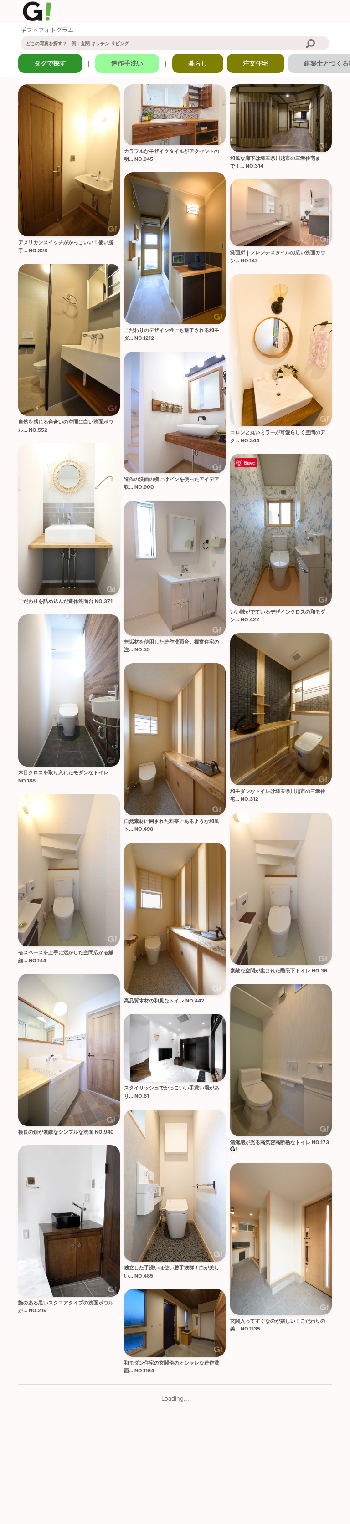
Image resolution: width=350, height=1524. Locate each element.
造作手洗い (127, 63)
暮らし (197, 63)
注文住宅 (255, 63)
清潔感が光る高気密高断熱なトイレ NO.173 (279, 1142)
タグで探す (50, 63)
